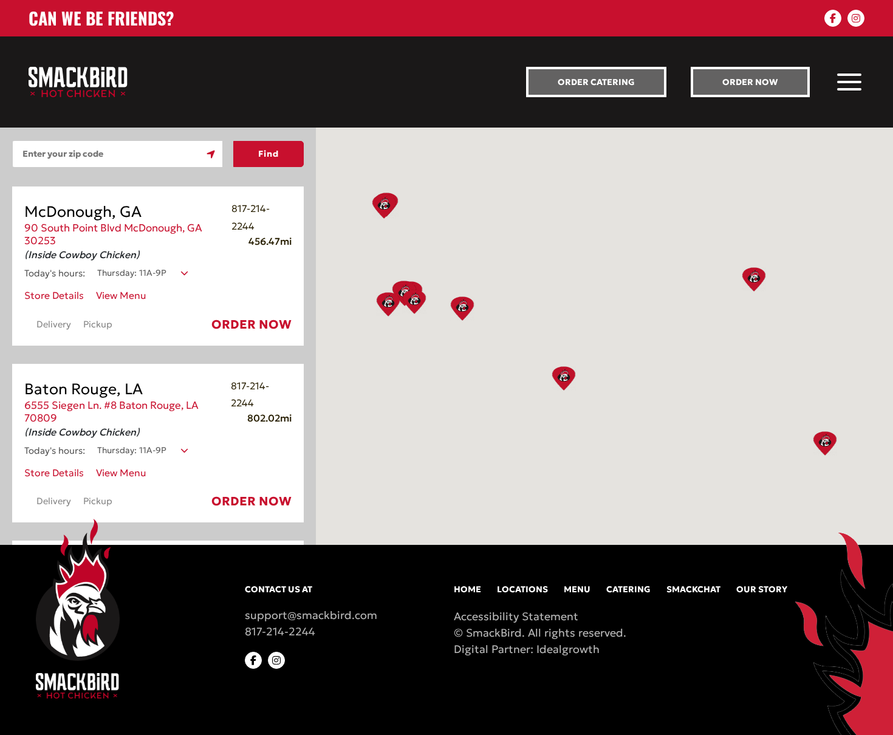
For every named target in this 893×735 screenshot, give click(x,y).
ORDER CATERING (596, 82)
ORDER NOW (750, 82)
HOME (467, 589)
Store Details (54, 295)
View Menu (121, 295)
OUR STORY (761, 589)
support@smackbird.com (311, 615)
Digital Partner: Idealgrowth (527, 649)
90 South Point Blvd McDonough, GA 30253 (113, 234)
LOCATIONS (522, 589)
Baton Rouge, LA (83, 389)
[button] (754, 279)
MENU (577, 589)
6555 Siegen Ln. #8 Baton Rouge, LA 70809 (111, 411)
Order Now (251, 324)
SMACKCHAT (693, 589)
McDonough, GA (83, 211)
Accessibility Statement (516, 616)
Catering (628, 589)
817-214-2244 (280, 631)
